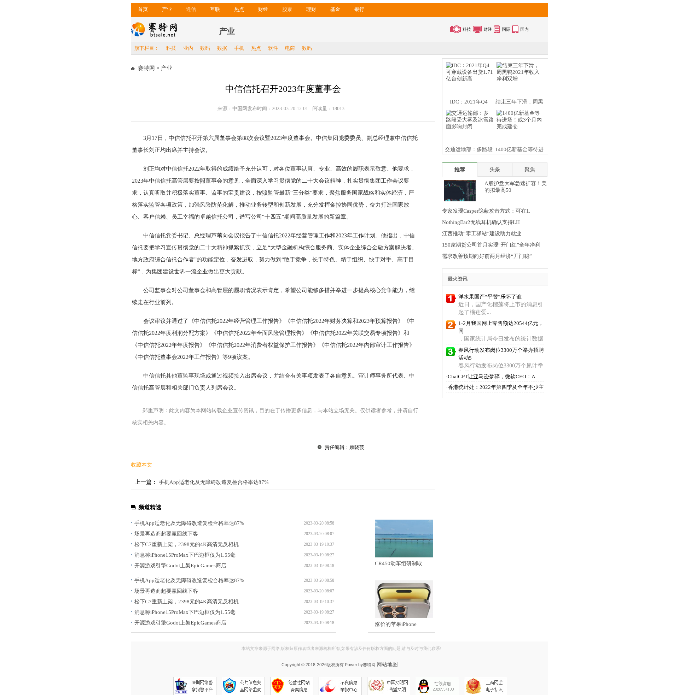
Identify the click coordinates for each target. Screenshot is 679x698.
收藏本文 (141, 465)
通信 (191, 9)
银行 (359, 9)
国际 (506, 29)
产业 (167, 9)
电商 (290, 48)
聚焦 (529, 169)
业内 (188, 48)
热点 (239, 9)
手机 (239, 48)
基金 (335, 9)
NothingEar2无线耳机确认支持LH (481, 222)
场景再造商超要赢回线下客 (166, 534)
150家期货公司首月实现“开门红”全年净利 (491, 245)
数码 (205, 48)
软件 (273, 48)
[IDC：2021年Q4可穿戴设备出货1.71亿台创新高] (467, 77)
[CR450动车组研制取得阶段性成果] (404, 538)
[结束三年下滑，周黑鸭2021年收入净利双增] (518, 77)
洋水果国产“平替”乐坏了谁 (490, 297)
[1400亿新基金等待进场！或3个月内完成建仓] (518, 125)
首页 (143, 9)
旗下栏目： (146, 48)
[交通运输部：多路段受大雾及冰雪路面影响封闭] (467, 125)
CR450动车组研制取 (398, 563)
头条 (494, 169)
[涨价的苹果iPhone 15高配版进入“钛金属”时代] (404, 599)
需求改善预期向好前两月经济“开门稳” (487, 256)
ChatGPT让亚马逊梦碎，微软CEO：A (491, 376)
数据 (222, 48)
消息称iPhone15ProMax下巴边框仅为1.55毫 (185, 555)
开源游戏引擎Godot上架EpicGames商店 (180, 565)
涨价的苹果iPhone (396, 624)
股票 (287, 9)
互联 (215, 9)
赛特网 (146, 68)
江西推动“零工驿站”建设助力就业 (481, 233)
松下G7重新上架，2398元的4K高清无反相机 (186, 544)
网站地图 (387, 664)
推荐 (459, 169)
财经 (263, 9)
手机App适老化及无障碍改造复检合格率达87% (214, 482)
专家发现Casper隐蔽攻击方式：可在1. (486, 211)
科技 (467, 29)
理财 (311, 9)
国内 (524, 29)
